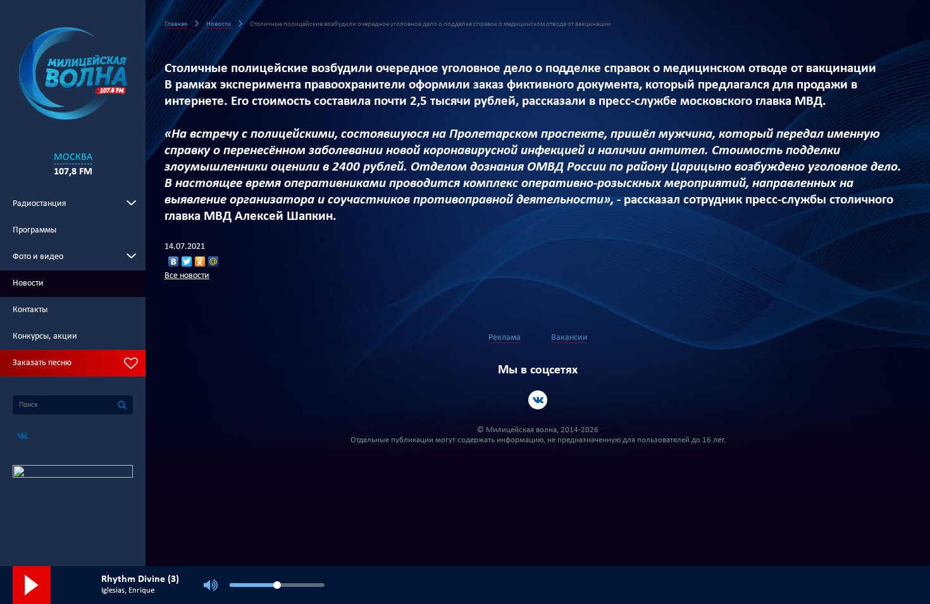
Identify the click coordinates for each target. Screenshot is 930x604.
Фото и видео (38, 257)
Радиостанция (39, 203)
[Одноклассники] (200, 261)
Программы (34, 230)
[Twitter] (187, 261)
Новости (28, 283)
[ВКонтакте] (173, 261)
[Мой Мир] (213, 261)
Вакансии (569, 337)
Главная (175, 24)
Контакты (30, 310)
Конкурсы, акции (45, 336)
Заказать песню (42, 363)
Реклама (504, 337)
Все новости (186, 276)
